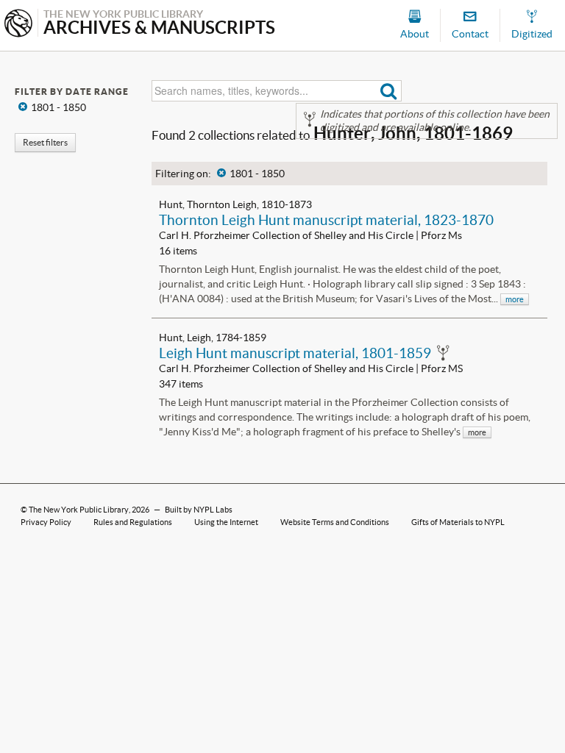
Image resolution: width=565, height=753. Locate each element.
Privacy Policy (46, 522)
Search (389, 90)
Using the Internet (226, 522)
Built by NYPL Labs (198, 509)
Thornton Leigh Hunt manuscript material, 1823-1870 (326, 220)
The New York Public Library (79, 509)
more (514, 299)
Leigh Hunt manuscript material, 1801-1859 (295, 353)
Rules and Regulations (132, 522)
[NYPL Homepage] (18, 24)
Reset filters (45, 142)
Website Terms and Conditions (334, 522)
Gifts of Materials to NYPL (458, 522)
